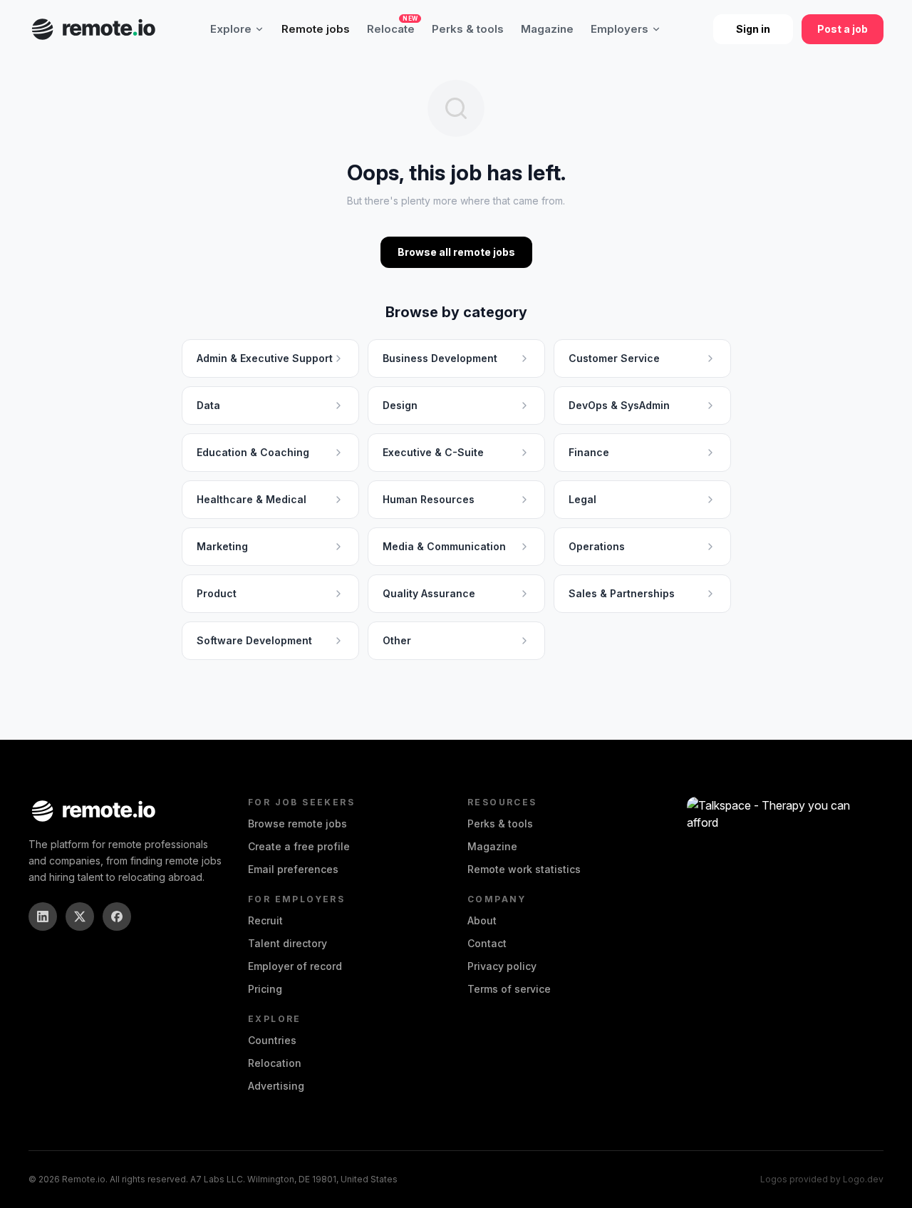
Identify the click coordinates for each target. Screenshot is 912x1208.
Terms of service (509, 989)
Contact (487, 943)
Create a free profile (299, 846)
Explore (231, 29)
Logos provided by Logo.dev (822, 1179)
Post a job (842, 29)
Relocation (274, 1063)
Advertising (276, 1086)
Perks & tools (468, 29)
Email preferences (293, 869)
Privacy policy (502, 966)
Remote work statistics (524, 869)
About (482, 920)
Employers (619, 29)
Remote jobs (315, 29)
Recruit (265, 920)
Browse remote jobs (297, 823)
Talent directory (287, 943)
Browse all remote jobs (456, 252)
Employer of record (295, 966)
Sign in (753, 29)
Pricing (265, 989)
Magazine (547, 29)
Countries (272, 1040)
